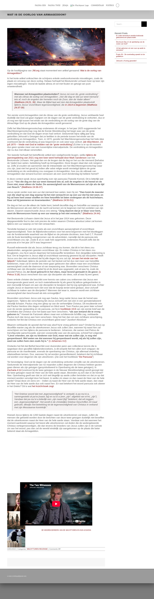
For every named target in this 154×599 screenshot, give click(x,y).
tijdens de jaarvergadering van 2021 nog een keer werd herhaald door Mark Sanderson (51, 156)
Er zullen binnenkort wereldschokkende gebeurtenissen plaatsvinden (129, 36)
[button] (118, 5)
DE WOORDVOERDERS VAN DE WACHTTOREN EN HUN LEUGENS (66, 530)
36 (33, 102)
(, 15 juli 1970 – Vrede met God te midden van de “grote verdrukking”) (55, 143)
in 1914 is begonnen (75, 105)
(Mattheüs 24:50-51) (63, 200)
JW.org (35, 70)
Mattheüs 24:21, (23, 102)
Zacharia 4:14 (14, 370)
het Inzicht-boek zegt (43, 386)
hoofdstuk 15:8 (68, 309)
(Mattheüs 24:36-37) (32, 187)
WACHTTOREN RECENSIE (37, 549)
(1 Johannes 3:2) (57, 341)
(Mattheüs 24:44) (91, 213)
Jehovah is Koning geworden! (126, 61)
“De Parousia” (85, 357)
